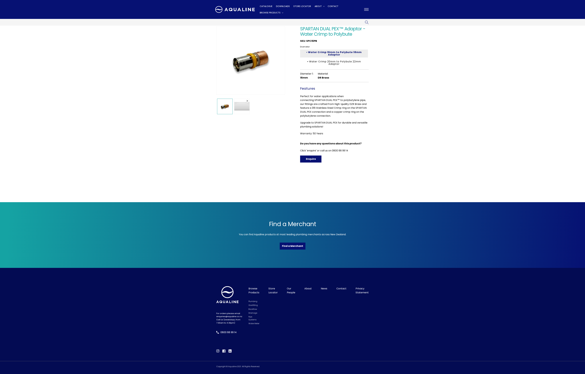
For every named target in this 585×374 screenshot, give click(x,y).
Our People (291, 290)
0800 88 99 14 (340, 150)
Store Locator (273, 290)
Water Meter (253, 323)
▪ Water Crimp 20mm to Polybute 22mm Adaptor (334, 63)
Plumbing (252, 301)
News (324, 288)
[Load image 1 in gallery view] (225, 106)
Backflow (252, 309)
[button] (319, 6)
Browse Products (253, 290)
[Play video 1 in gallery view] (242, 106)
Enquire (311, 159)
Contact (341, 288)
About (308, 288)
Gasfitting (253, 305)
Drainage (252, 313)
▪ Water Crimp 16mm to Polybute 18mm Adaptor (334, 53)
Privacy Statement (362, 290)
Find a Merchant (292, 246)
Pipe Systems (252, 318)
